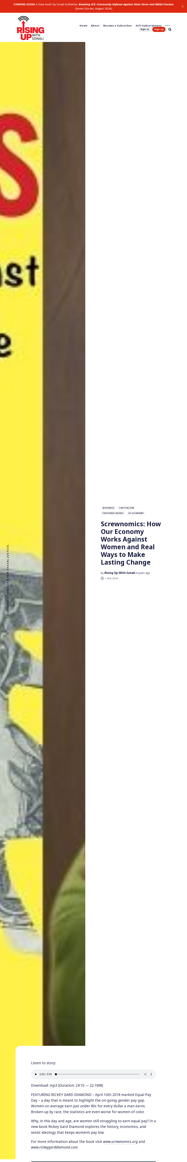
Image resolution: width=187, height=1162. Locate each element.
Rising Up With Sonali (119, 573)
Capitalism (126, 508)
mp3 (53, 1085)
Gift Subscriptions (149, 25)
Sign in (144, 29)
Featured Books (113, 513)
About (95, 25)
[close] (183, 6)
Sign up (159, 29)
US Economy (136, 513)
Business (108, 508)
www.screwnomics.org (120, 1141)
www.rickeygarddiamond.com (54, 1147)
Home (83, 25)
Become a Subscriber (117, 25)
